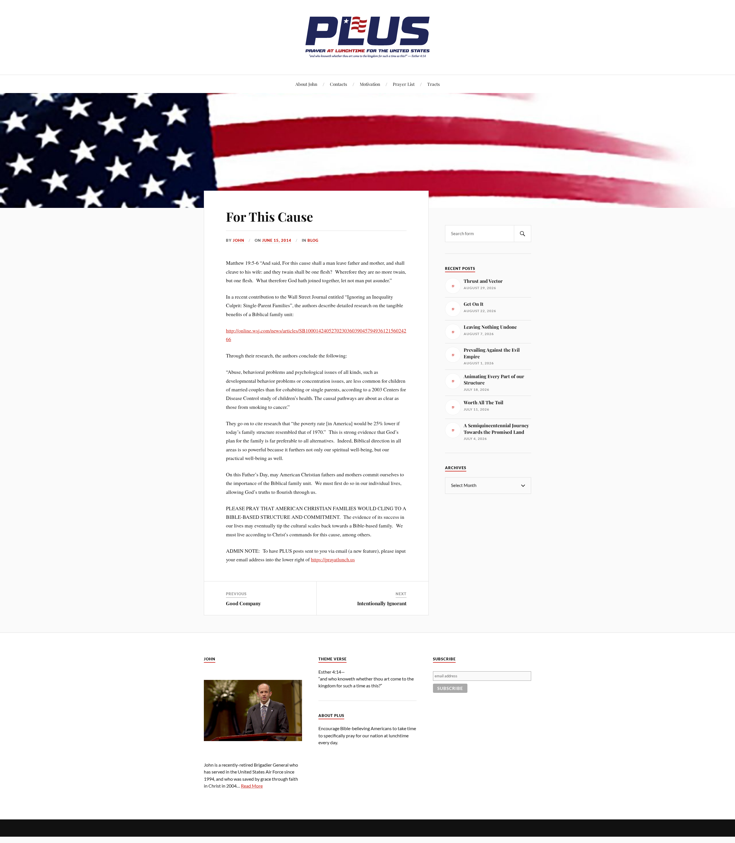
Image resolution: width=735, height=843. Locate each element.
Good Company (243, 603)
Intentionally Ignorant (382, 603)
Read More (252, 785)
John (238, 240)
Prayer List (404, 84)
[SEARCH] (522, 233)
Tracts (433, 84)
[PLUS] (367, 57)
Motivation (370, 84)
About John (306, 84)
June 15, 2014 (276, 240)
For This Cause (269, 216)
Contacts (338, 84)
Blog (312, 240)
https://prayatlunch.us (333, 559)
